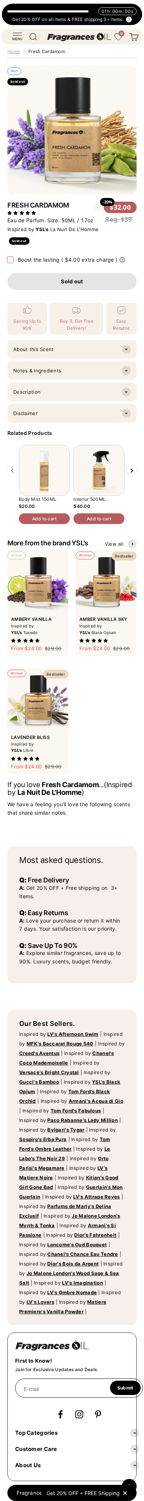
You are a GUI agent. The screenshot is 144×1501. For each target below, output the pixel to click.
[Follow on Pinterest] (98, 1414)
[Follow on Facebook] (60, 1414)
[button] (22, 212)
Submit (125, 1388)
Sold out (72, 281)
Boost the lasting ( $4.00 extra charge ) (67, 259)
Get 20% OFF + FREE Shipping (83, 1493)
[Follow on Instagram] (79, 1414)
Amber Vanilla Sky (103, 619)
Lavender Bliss (30, 737)
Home (13, 51)
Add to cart (44, 518)
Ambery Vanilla (31, 619)
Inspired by (59, 1034)
